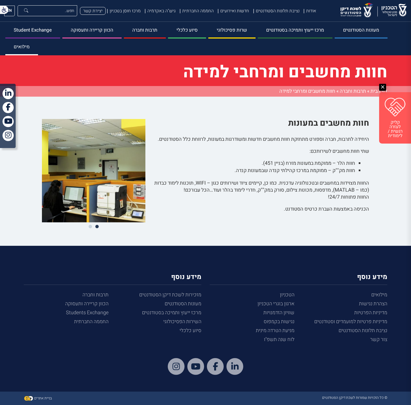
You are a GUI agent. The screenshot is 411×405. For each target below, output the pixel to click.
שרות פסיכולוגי (232, 30)
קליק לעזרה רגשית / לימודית (395, 129)
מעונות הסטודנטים (361, 30)
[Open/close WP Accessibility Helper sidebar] (4, 10)
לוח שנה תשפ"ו (279, 339)
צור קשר (378, 339)
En (9, 10)
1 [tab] (97, 226)
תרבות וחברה (144, 30)
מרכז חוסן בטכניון (125, 11)
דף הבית (378, 91)
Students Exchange (87, 312)
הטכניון (287, 295)
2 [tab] (90, 226)
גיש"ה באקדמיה (161, 11)
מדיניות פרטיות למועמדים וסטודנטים (350, 321)
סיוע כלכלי (187, 30)
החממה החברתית (198, 11)
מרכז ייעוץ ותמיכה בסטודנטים (295, 30)
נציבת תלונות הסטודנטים (277, 11)
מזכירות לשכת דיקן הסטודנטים (170, 295)
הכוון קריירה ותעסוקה (92, 30)
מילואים (22, 46)
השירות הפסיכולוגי (182, 321)
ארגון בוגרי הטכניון (276, 304)
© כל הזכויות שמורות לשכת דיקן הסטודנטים (354, 397)
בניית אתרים (42, 398)
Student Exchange (33, 30)
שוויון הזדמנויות (278, 312)
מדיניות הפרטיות (370, 312)
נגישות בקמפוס (279, 321)
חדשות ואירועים (234, 11)
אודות (311, 11)
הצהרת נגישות (373, 304)
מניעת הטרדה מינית (275, 330)
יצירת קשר (93, 11)
